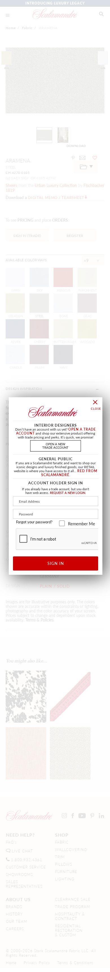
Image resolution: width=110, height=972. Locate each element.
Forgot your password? (34, 521)
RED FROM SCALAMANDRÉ (69, 472)
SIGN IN (55, 563)
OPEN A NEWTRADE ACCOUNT (55, 445)
